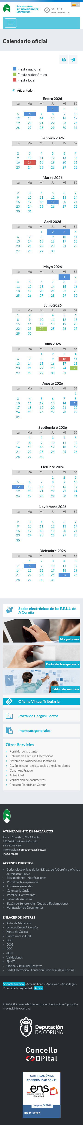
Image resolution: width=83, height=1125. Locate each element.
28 (41, 128)
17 (75, 118)
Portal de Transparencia (22, 882)
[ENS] (41, 1098)
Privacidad (10, 988)
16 (64, 118)
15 (53, 118)
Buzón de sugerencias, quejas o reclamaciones (40, 765)
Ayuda (38, 988)
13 (30, 118)
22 (53, 123)
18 (41, 162)
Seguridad (26, 988)
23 (64, 123)
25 (41, 167)
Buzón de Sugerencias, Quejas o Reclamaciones (38, 903)
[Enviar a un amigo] (73, 59)
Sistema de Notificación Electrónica (33, 761)
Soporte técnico (13, 984)
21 (41, 123)
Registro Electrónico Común (28, 785)
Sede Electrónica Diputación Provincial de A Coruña (40, 970)
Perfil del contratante (24, 751)
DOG (9, 944)
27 (30, 128)
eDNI (10, 953)
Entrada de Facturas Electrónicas (31, 756)
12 (18, 118)
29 (53, 128)
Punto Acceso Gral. (19, 936)
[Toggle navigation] (10, 23)
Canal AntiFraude (21, 770)
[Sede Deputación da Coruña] (41, 1030)
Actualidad (17, 775)
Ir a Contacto (10, 853)
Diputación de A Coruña (22, 927)
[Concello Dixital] (41, 1058)
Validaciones (14, 957)
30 (64, 128)
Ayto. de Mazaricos (19, 923)
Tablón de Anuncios (19, 899)
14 (41, 118)
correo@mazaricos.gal (32, 849)
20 (30, 123)
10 (75, 114)
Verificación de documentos (28, 780)
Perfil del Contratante (21, 895)
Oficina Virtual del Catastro (24, 966)
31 (75, 128)
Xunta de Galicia (17, 931)
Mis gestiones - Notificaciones (26, 878)
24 (75, 123)
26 (18, 128)
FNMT (10, 961)
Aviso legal (68, 984)
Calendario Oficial (18, 890)
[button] (75, 4)
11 (41, 158)
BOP (9, 940)
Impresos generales (20, 886)
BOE (9, 948)
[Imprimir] (63, 59)
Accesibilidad (35, 984)
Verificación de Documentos (25, 907)
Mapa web (52, 984)
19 (18, 123)
